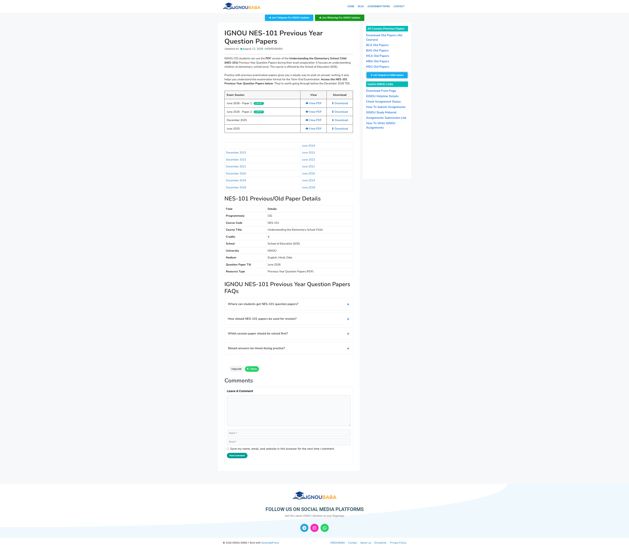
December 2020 (236, 173)
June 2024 (308, 146)
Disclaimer (380, 542)
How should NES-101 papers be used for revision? (262, 319)
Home (350, 6)
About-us (365, 542)
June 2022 (308, 159)
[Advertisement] (386, 153)
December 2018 (236, 187)
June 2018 (308, 187)
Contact (398, 6)
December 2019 (236, 180)
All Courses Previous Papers (385, 28)
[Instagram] (314, 528)
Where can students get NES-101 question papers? (263, 304)
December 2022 (236, 159)
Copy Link (236, 369)
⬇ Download (340, 103)
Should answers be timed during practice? (256, 348)
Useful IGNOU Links (380, 84)
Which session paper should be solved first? (258, 333)
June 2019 (308, 180)
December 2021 (236, 166)
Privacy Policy (398, 542)
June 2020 (308, 173)
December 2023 (236, 152)
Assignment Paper (378, 6)
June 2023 (308, 152)
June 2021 (308, 166)
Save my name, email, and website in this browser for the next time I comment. (282, 448)
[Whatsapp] (325, 528)
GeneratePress (270, 542)
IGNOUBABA (337, 542)
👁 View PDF (313, 103)
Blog (361, 6)
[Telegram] (304, 528)
